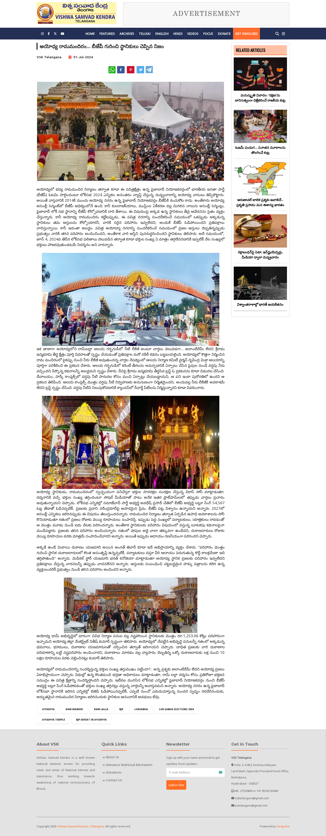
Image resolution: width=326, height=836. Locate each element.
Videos (192, 33)
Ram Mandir (74, 709)
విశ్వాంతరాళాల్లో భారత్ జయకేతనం (260, 304)
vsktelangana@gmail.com (252, 798)
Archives (127, 33)
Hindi (178, 33)
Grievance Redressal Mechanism (129, 765)
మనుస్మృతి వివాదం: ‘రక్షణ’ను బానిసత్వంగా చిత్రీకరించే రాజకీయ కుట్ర (260, 97)
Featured (107, 33)
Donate (224, 33)
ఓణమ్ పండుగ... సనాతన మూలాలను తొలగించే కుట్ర (260, 150)
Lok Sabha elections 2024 (176, 709)
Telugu (145, 33)
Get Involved (246, 33)
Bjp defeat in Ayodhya (91, 719)
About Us (112, 757)
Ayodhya (48, 709)
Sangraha (283, 826)
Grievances (114, 772)
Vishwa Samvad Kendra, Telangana (80, 826)
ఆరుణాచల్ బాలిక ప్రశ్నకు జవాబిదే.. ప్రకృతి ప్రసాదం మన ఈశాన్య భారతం (260, 202)
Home (90, 33)
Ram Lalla (101, 709)
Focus (208, 33)
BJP (121, 709)
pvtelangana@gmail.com (251, 805)
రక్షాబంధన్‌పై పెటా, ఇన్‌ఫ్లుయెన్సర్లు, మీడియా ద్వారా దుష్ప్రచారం (260, 254)
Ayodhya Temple (53, 719)
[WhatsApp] (112, 69)
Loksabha (141, 709)
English (162, 33)
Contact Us (114, 780)
